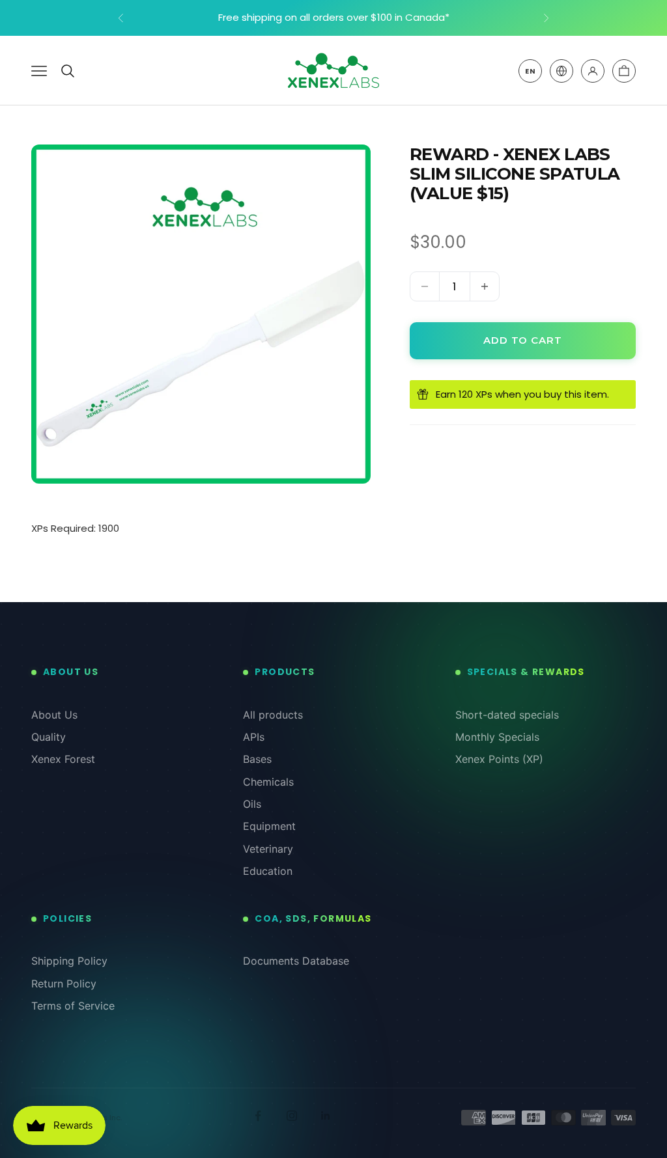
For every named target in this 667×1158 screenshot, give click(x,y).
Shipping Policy (69, 960)
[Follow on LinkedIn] (325, 1115)
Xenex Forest (63, 758)
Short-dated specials (507, 714)
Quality (48, 736)
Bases (257, 758)
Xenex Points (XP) (499, 758)
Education (267, 870)
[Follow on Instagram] (291, 1115)
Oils (252, 803)
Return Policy (63, 983)
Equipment (269, 826)
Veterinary (268, 848)
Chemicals (268, 781)
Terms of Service (73, 1005)
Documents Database (296, 960)
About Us (54, 714)
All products (273, 714)
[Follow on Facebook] (257, 1115)
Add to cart (522, 340)
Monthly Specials (497, 736)
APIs (253, 736)
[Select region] (561, 71)
